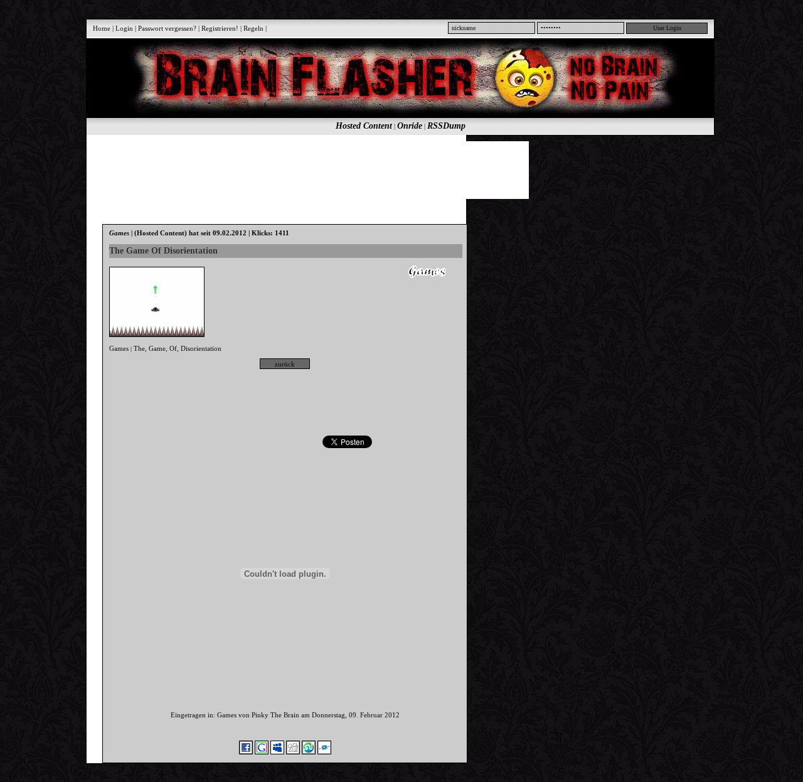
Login (124, 28)
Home (101, 28)
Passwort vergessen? (167, 28)
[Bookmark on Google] (262, 752)
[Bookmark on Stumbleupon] (309, 752)
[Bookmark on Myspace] (277, 752)
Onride (409, 126)
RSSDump (446, 126)
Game (157, 348)
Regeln (253, 28)
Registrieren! (219, 28)
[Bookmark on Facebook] (246, 752)
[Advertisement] (393, 169)
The (139, 348)
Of (173, 348)
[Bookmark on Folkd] (324, 752)
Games (119, 348)
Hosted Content (364, 126)
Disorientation (201, 348)
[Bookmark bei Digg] (293, 752)
